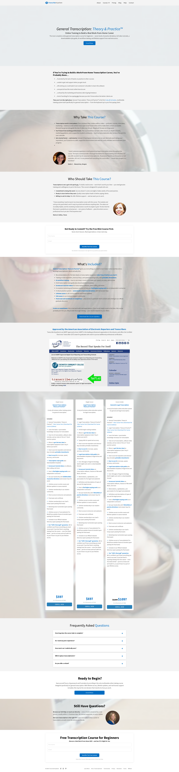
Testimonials (107, 768)
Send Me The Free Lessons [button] (89, 246)
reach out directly (74, 712)
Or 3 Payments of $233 (89, 602)
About (99, 3)
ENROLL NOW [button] (59, 604)
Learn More (87, 768)
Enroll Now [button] (89, 43)
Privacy (113, 768)
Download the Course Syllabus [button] (89, 317)
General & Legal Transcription (119, 405)
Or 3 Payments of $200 (59, 600)
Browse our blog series (107, 128)
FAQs (125, 3)
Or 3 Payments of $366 (119, 603)
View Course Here (118, 422)
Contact (131, 3)
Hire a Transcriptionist (96, 768)
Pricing (114, 3)
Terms (124, 768)
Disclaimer (119, 768)
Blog (119, 3)
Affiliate (130, 768)
